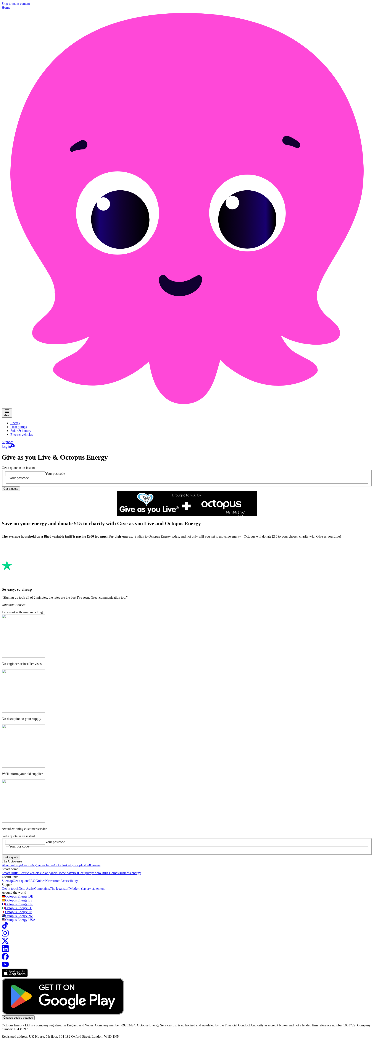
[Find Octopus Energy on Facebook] (5, 959)
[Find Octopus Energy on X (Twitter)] (5, 943)
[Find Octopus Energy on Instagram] (5, 935)
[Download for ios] (15, 976)
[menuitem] (15, 423)
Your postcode (55, 473)
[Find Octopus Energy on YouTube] (5, 966)
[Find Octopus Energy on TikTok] (5, 927)
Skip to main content (16, 3)
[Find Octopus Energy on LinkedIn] (5, 951)
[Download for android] (63, 1013)
